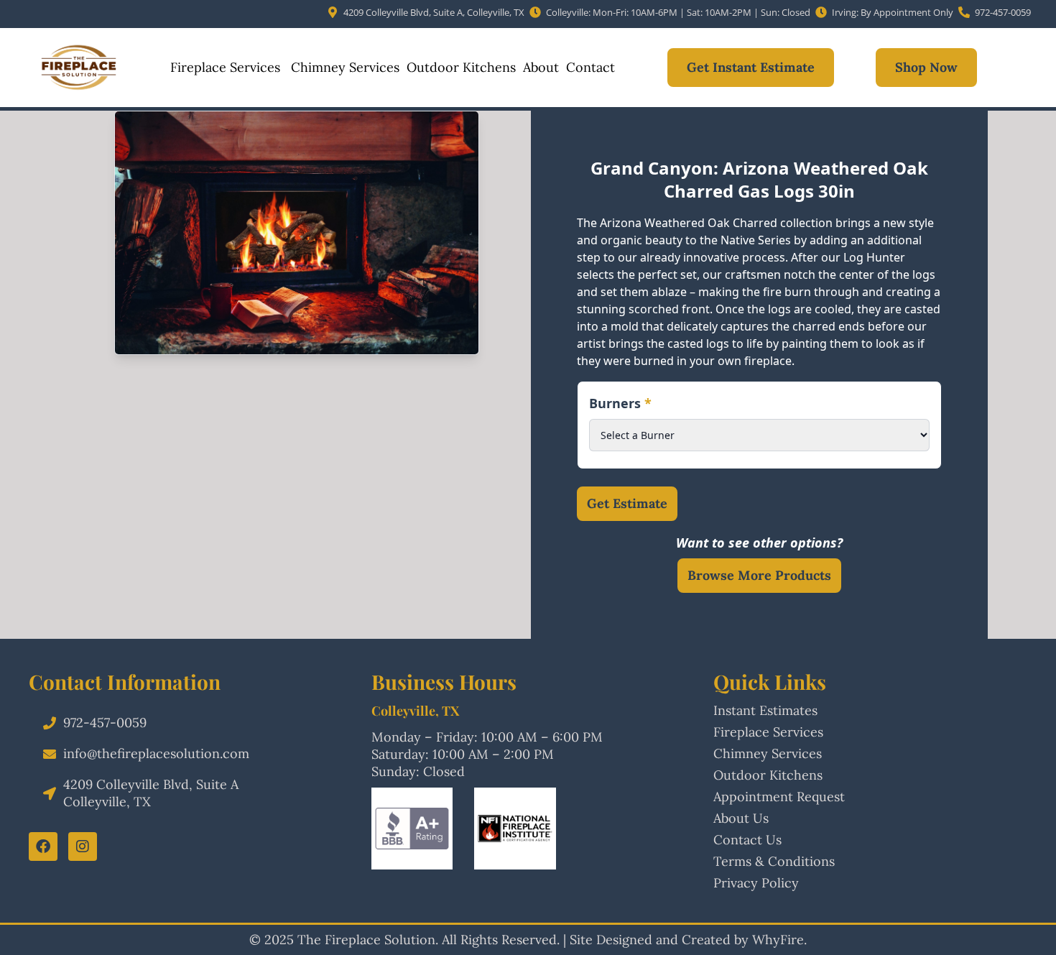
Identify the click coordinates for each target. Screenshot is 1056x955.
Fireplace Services (225, 67)
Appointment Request (779, 796)
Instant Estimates (765, 710)
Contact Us (747, 839)
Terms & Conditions (774, 861)
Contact (590, 67)
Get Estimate (627, 503)
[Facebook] (43, 846)
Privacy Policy (756, 883)
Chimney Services (343, 67)
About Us (741, 818)
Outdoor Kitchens (461, 67)
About (541, 67)
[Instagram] (82, 846)
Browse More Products (759, 575)
